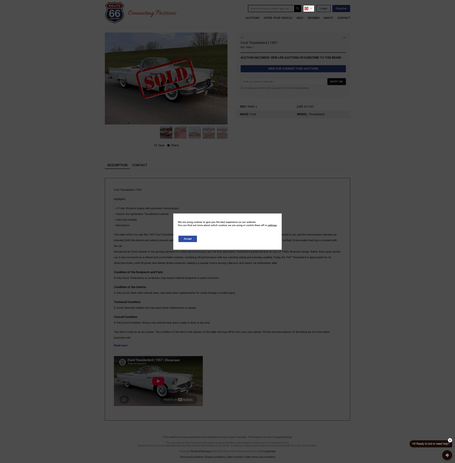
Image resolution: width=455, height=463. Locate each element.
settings (272, 225)
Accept (188, 238)
